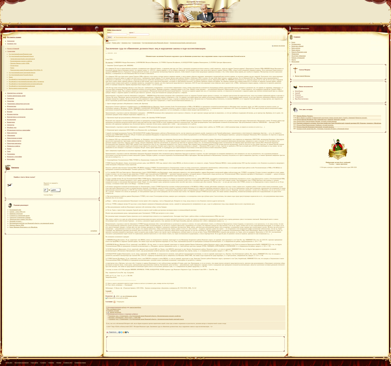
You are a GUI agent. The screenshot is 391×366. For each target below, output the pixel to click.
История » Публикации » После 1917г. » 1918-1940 (124, 317)
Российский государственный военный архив (22, 86)
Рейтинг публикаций (298, 58)
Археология (10, 41)
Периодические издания (14, 138)
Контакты (15, 167)
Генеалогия (10, 98)
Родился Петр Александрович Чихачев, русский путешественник (317, 121)
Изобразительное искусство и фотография (20, 109)
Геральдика (10, 101)
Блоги (293, 42)
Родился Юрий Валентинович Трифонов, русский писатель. (315, 125)
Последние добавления (299, 56)
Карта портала (296, 48)
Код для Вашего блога (114, 309)
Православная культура (14, 141)
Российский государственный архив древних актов (23, 79)
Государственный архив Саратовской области (22, 72)
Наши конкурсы (12, 133)
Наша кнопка (34, 362)
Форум (294, 59)
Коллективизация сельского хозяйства (21, 61)
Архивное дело (11, 43)
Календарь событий (297, 46)
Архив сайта (9, 362)
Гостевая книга (296, 44)
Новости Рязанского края (299, 52)
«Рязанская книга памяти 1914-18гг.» (21, 219)
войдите (123, 307)
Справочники (11, 51)
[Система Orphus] (52, 192)
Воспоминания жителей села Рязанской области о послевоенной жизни (32, 223)
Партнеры (51, 362)
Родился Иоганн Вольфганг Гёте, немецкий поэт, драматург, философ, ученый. (321, 119)
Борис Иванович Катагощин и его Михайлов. (24, 227)
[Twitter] (122, 332)
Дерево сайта (116, 43)
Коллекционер (11, 119)
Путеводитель (14, 65)
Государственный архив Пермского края (20, 54)
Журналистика (11, 106)
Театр (8, 151)
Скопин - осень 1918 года (17, 211)
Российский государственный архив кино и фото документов (26, 81)
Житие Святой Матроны (302, 76)
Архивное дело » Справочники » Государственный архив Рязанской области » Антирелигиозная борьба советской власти (146, 319)
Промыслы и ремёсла (13, 146)
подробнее (94, 231)
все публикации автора (130, 296)
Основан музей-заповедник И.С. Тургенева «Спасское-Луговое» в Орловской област (323, 128)
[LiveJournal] (128, 332)
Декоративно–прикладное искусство (18, 103)
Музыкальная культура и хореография (18, 130)
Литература (10, 125)
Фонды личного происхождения (18, 88)
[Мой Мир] (126, 332)
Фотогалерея (295, 61)
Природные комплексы (14, 143)
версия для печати (279, 45)
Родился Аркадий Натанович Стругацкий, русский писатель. (315, 127)
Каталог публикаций (13, 48)
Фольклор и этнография (14, 156)
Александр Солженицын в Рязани (20, 217)
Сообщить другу (68, 362)
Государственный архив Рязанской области (21, 56)
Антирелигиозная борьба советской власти (22, 59)
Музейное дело (11, 127)
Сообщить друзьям (113, 310)
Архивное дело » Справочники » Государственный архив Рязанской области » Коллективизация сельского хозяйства (145, 316)
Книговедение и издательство (16, 117)
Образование (11, 135)
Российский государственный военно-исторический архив (25, 84)
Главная (108, 43)
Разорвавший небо (15, 210)
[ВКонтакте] (119, 332)
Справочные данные (80, 362)
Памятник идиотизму (16, 213)
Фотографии (11, 159)
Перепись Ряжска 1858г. (17, 225)
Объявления (295, 54)
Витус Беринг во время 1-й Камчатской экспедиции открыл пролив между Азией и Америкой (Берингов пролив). (332, 118)
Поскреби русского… (16, 221)
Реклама (59, 362)
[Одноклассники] (124, 332)
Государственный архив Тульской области (21, 75)
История (9, 111)
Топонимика (11, 154)
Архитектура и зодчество (15, 93)
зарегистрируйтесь (135, 307)
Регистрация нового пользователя (125, 37)
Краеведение (11, 122)
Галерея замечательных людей (16, 96)
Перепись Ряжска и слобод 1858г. (20, 63)
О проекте (43, 362)
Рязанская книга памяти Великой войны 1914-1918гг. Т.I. (26, 70)
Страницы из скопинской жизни (20, 215)
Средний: (109, 291)
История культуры (12, 114)
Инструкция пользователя (22, 362)
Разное (12, 68)
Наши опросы (296, 50)
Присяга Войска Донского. (305, 116)
